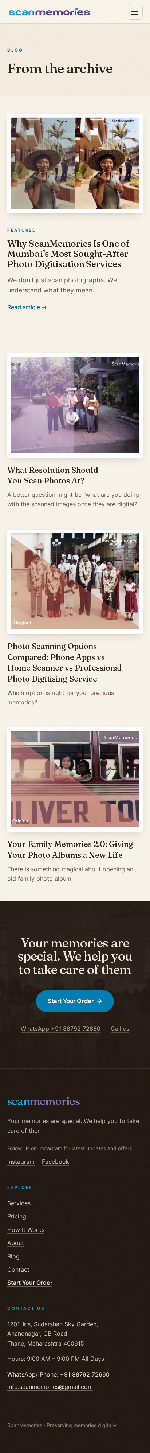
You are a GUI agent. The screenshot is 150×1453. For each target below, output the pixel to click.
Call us (120, 1028)
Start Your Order (75, 1001)
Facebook (55, 1161)
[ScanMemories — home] (49, 11)
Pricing (16, 1216)
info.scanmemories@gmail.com (50, 1386)
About (15, 1242)
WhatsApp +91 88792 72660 (60, 1028)
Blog (13, 1256)
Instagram (21, 1161)
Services (19, 1203)
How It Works (25, 1229)
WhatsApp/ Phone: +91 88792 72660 (58, 1374)
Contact (18, 1269)
